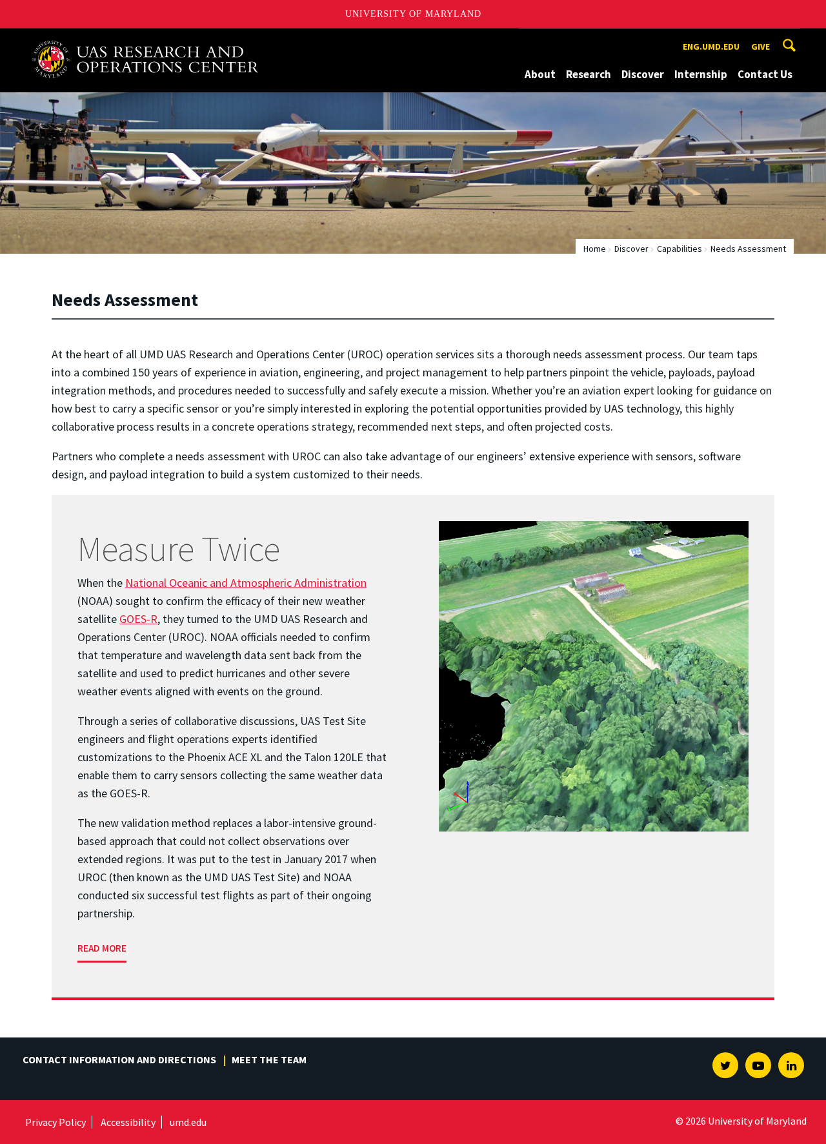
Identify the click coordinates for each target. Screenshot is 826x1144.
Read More (101, 948)
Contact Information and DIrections (119, 1059)
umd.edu (188, 1122)
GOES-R (138, 618)
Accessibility (128, 1122)
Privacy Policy (55, 1122)
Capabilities (679, 248)
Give (760, 46)
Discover (642, 74)
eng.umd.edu (711, 46)
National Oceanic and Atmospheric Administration (246, 582)
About (540, 74)
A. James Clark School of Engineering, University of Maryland (145, 40)
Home (594, 248)
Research (588, 74)
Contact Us (765, 74)
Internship (700, 74)
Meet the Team (269, 1059)
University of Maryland (413, 14)
